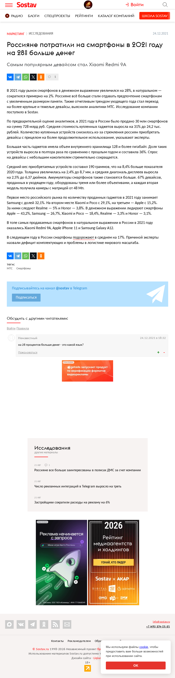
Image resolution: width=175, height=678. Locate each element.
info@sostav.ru (161, 622)
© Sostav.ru (40, 649)
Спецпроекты (57, 16)
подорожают (84, 238)
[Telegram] (18, 77)
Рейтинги (84, 16)
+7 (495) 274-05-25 (158, 626)
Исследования (52, 448)
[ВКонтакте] (10, 77)
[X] (33, 77)
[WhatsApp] (25, 77)
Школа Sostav (155, 16)
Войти (11, 328)
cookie (143, 647)
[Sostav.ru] (36, 4)
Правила (22, 328)
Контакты (57, 641)
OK (135, 665)
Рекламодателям (79, 641)
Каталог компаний (116, 16)
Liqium (98, 658)
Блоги (33, 16)
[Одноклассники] (41, 77)
